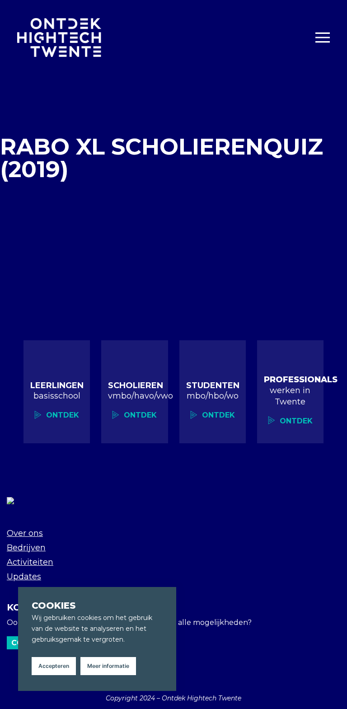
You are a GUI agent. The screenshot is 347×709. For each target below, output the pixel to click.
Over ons (25, 533)
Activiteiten (30, 562)
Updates (24, 577)
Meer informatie (108, 665)
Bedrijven (26, 548)
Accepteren (53, 665)
